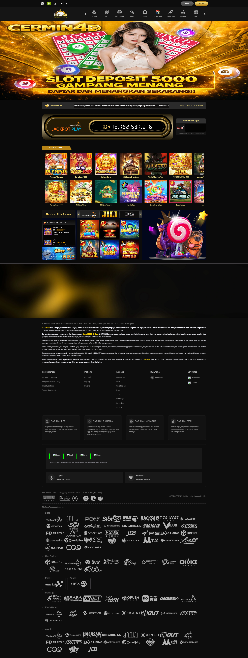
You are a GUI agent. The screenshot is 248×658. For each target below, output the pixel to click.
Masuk (187, 4)
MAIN (58, 164)
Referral (87, 386)
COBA (91, 226)
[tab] (89, 214)
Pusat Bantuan (48, 386)
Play (76, 129)
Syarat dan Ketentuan (50, 390)
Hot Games (94, 16)
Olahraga (158, 16)
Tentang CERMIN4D (49, 377)
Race (132, 16)
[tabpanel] (124, 60)
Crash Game (170, 16)
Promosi (196, 16)
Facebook (196, 377)
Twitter (194, 382)
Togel (145, 16)
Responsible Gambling (51, 381)
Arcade (183, 16)
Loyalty (87, 381)
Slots (107, 16)
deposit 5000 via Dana (90, 334)
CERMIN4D (46, 328)
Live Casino (119, 16)
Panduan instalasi (236, 296)
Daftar (201, 4)
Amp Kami (159, 377)
